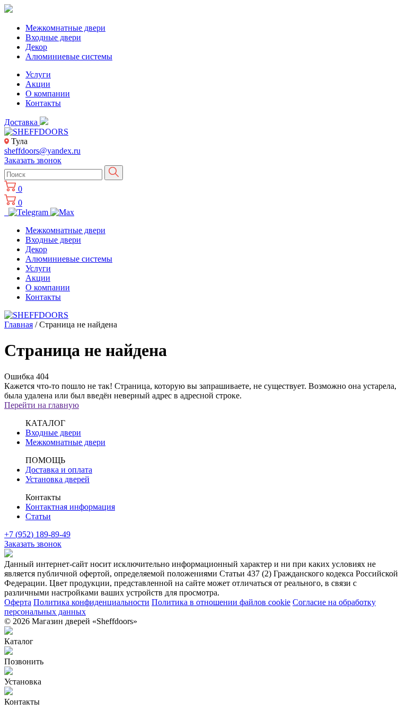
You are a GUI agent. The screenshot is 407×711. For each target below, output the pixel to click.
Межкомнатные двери (65, 27)
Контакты (43, 103)
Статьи (38, 516)
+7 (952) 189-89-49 (37, 534)
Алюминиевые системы (68, 56)
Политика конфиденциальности (91, 602)
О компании (47, 93)
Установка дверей (57, 479)
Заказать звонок (32, 160)
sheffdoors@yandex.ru (42, 150)
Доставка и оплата (58, 469)
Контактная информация (70, 506)
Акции (37, 83)
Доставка (22, 122)
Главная (18, 324)
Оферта (17, 602)
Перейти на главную (41, 405)
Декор (36, 46)
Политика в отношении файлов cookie (221, 602)
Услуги (38, 74)
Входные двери (53, 37)
